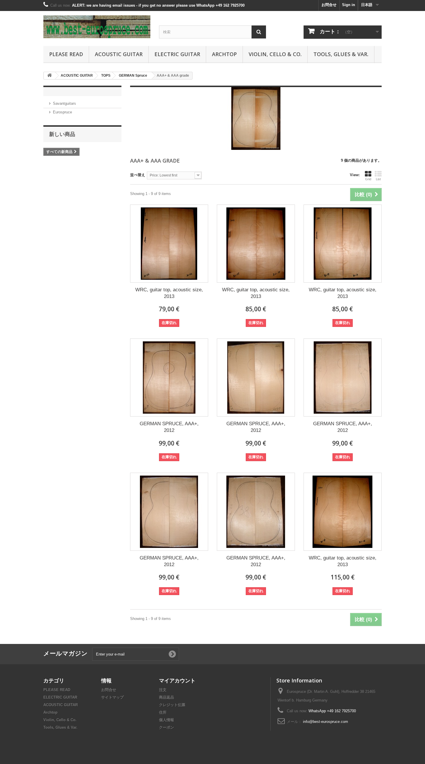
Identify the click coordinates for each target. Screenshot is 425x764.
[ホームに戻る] (49, 75)
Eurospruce (62, 112)
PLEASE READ (66, 54)
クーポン (166, 727)
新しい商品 (62, 133)
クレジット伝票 (172, 705)
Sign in (348, 5)
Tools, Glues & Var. (340, 54)
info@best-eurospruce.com (325, 721)
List (378, 179)
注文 (163, 690)
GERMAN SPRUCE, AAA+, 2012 (169, 427)
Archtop (224, 54)
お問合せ (329, 5)
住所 (163, 712)
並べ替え (137, 175)
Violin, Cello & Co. (275, 54)
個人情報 (166, 720)
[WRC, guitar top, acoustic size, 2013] (169, 243)
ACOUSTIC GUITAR (119, 54)
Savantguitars (64, 103)
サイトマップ (112, 697)
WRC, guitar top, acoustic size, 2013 (169, 293)
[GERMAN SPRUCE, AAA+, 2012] (169, 377)
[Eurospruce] (96, 26)
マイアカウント (177, 680)
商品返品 (166, 697)
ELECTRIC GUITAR (177, 54)
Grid (368, 179)
